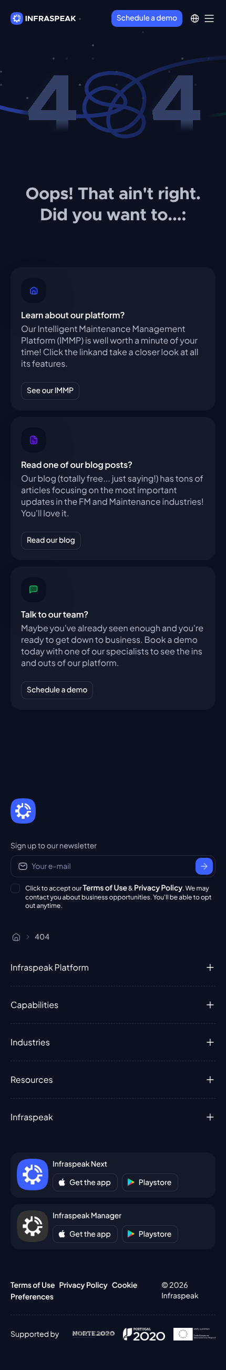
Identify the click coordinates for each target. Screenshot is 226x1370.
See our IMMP (50, 390)
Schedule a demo (147, 18)
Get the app (90, 1182)
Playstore (155, 1182)
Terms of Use (105, 888)
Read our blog (51, 540)
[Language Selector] (195, 18)
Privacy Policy (158, 888)
